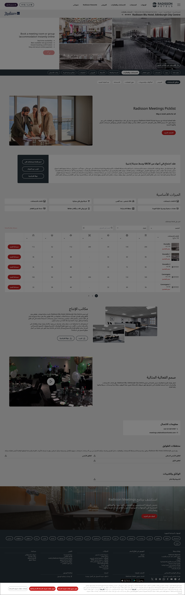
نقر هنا (134, 589)
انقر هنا (102, 589)
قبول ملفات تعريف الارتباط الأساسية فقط (42, 589)
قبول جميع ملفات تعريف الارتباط (67, 589)
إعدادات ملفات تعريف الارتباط (18, 589)
